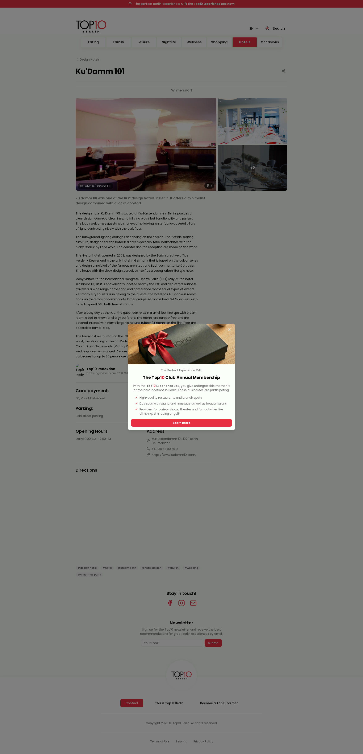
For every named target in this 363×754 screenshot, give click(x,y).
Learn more (181, 423)
